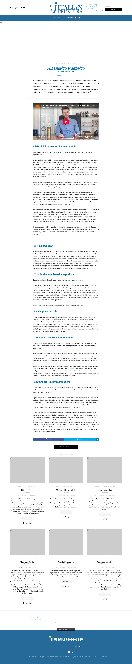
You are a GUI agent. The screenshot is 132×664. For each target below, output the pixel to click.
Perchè (60, 18)
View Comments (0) (65, 446)
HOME (54, 18)
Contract (19, 558)
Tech (73, 558)
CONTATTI (69, 18)
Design (97, 486)
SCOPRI (113, 9)
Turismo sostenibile (112, 558)
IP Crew (24, 495)
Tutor (35, 486)
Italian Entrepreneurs (68, 63)
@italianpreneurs (65, 629)
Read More (26, 518)
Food (58, 63)
